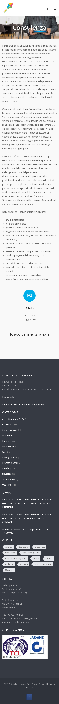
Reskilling (6, 468)
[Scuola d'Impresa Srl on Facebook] (29, 697)
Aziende (8, 547)
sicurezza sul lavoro (42, 564)
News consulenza (29, 334)
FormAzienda (8, 440)
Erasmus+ (7, 435)
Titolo (29, 308)
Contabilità (23, 547)
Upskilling (6, 484)
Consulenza (8, 424)
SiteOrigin (29, 687)
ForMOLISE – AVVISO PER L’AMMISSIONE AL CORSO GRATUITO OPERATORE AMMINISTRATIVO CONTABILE (28, 518)
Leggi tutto (30, 319)
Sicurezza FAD (9, 479)
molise (36, 558)
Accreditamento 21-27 (13, 419)
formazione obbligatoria (15, 558)
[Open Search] (47, 9)
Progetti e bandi (10, 462)
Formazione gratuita (30, 552)
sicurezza (24, 564)
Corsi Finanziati (9, 430)
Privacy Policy (38, 684)
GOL (4, 451)
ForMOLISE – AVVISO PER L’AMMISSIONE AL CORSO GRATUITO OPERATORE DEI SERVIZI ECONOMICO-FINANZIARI (28, 503)
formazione (10, 552)
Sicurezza (6, 473)
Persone (49, 558)
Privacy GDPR (9, 457)
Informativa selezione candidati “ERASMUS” (23, 404)
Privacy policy (8, 397)
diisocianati (40, 547)
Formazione (8, 446)
